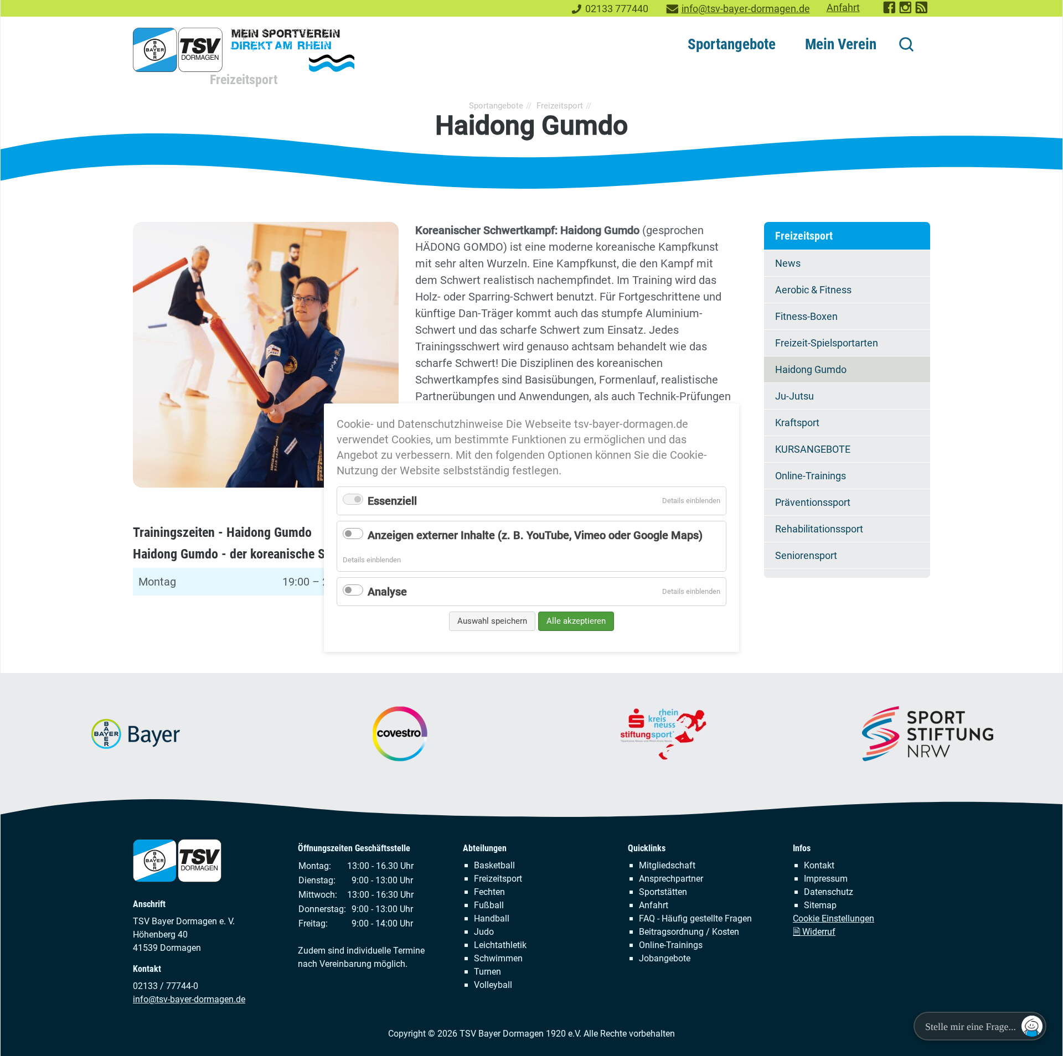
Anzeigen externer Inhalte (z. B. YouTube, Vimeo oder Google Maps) (535, 535)
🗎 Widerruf (814, 931)
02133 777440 (616, 8)
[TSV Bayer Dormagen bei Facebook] (890, 11)
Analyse (387, 591)
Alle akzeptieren (576, 621)
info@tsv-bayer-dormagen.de (746, 8)
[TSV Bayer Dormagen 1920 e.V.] (243, 50)
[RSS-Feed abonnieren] (922, 11)
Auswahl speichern (492, 621)
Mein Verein (840, 44)
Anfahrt (843, 7)
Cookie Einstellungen (833, 918)
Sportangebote (732, 44)
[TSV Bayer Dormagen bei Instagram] (906, 11)
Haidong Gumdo (811, 369)
